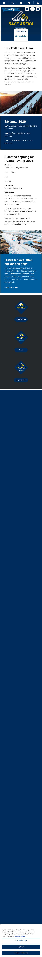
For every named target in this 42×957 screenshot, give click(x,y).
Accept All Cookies (21, 953)
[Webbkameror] (21, 3)
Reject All (21, 947)
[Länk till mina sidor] (27, 9)
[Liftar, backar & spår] (29, 3)
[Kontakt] (12, 3)
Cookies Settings (21, 940)
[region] (21, 940)
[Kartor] (38, 3)
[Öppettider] (4, 3)
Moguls (21, 350)
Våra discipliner (21, 36)
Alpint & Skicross (21, 319)
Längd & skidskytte (21, 380)
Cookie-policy (20, 936)
